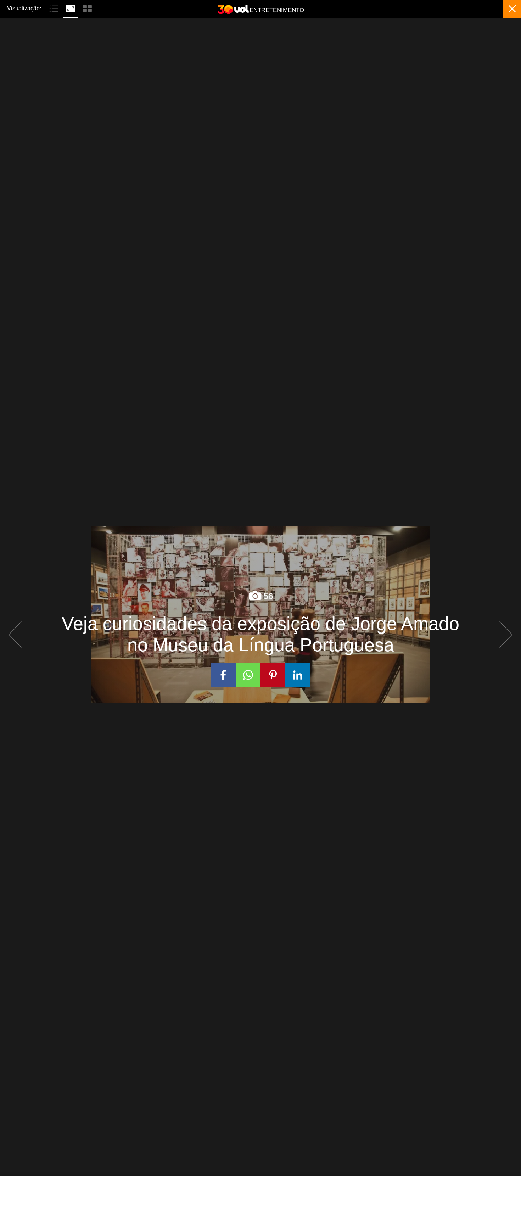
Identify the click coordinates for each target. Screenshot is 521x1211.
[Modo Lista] (54, 7)
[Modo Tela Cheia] (71, 7)
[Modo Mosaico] (87, 7)
